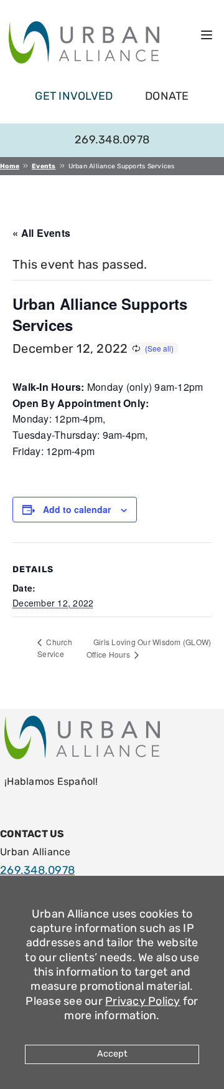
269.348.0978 (112, 139)
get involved (74, 96)
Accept (112, 1053)
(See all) (159, 348)
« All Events (41, 233)
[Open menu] (206, 34)
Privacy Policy (142, 1001)
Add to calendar (77, 509)
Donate (167, 96)
